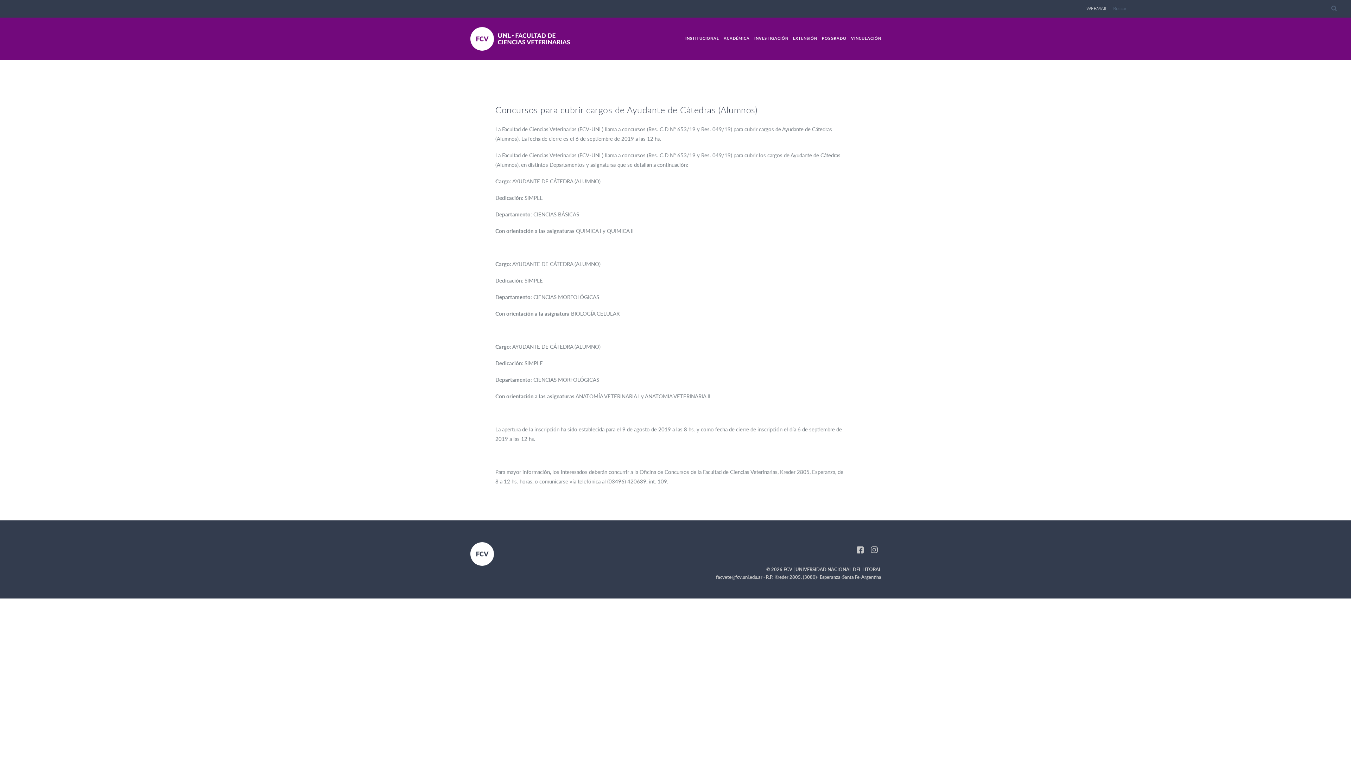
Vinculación (866, 38)
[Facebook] (860, 549)
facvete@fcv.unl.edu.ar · (741, 577)
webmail (1097, 8)
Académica (737, 38)
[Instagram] (874, 549)
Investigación (771, 38)
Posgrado (834, 38)
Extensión (805, 38)
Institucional (702, 38)
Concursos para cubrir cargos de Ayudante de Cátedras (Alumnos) (626, 109)
